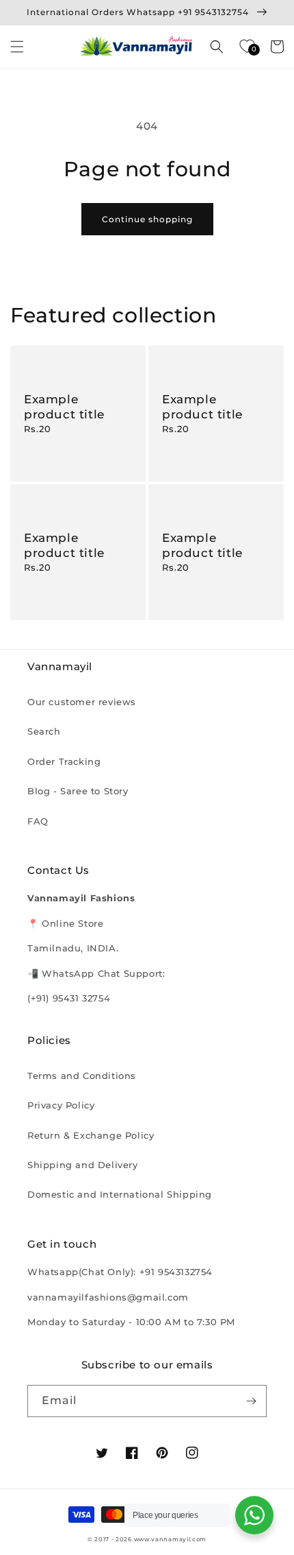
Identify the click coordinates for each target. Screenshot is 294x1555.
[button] (17, 47)
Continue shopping (147, 219)
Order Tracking (64, 761)
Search (44, 731)
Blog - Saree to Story (78, 790)
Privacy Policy (60, 1105)
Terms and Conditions (81, 1075)
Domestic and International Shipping (119, 1194)
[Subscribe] (251, 1401)
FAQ (38, 821)
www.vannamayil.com (170, 1539)
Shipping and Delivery (82, 1164)
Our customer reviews (81, 701)
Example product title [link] (64, 406)
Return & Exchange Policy (90, 1135)
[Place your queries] (254, 1515)
